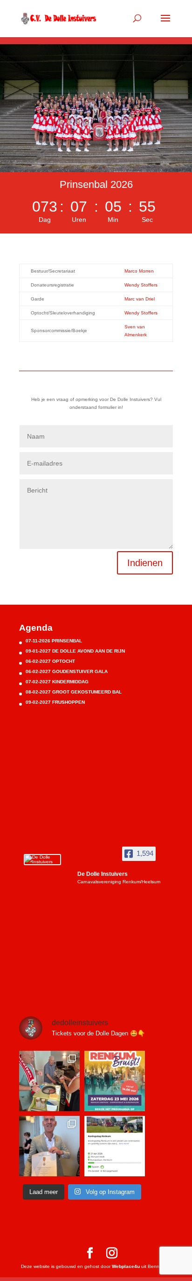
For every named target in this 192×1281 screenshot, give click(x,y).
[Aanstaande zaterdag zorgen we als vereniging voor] (114, 1081)
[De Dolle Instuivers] (42, 859)
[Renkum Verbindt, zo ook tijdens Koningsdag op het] (114, 1146)
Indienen (145, 563)
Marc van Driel (139, 298)
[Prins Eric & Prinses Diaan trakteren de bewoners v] (49, 1081)
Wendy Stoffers (141, 284)
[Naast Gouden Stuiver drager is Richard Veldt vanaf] (49, 1146)
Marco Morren (139, 271)
